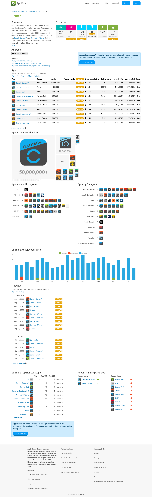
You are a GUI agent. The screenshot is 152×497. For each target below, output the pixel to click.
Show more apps (17, 128)
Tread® (33, 310)
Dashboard (115, 3)
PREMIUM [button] (80, 79)
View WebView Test (34, 479)
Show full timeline (18, 363)
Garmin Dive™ (35, 355)
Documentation (99, 462)
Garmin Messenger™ (21, 399)
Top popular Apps (66, 467)
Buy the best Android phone (70, 472)
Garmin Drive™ (35, 303)
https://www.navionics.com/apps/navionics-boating (30, 66)
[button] (85, 82)
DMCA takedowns (100, 467)
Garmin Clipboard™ (37, 359)
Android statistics (66, 453)
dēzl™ (27, 411)
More (13, 45)
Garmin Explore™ (36, 299)
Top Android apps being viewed (37, 474)
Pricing (106, 3)
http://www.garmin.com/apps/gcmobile (26, 63)
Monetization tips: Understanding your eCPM (108, 482)
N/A (27, 379)
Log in (137, 3)
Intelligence (96, 3)
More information (17, 292)
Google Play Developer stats (70, 458)
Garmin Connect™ (20, 38)
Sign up (126, 3)
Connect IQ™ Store (37, 38)
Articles (96, 472)
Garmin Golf (24, 387)
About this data (17, 418)
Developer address (21, 54)
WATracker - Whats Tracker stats (38, 488)
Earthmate (34, 340)
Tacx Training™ (35, 306)
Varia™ (32, 347)
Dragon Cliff (31, 484)
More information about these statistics (25, 76)
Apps (87, 3)
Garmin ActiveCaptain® (20, 391)
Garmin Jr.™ (24, 415)
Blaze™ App (34, 329)
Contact (96, 453)
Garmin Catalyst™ (36, 318)
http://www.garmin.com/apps (22, 61)
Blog (95, 477)
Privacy (96, 458)
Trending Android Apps (68, 462)
